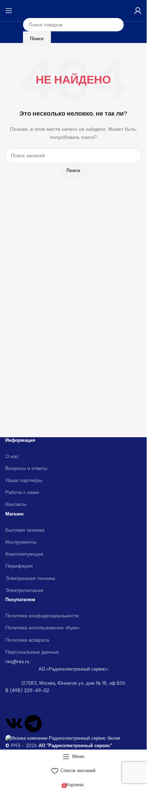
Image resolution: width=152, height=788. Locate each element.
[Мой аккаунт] (138, 11)
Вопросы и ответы (26, 468)
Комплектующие (24, 554)
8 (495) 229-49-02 (27, 690)
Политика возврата (27, 640)
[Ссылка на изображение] (62, 738)
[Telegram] (33, 723)
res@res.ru (17, 661)
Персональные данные (32, 652)
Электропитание (24, 590)
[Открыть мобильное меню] (9, 11)
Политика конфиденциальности (42, 616)
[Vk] (14, 723)
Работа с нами (22, 492)
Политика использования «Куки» (42, 628)
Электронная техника (30, 578)
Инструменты (20, 542)
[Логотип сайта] (73, 10)
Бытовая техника (25, 530)
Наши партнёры (23, 480)
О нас (12, 456)
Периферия (19, 566)
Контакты (16, 504)
